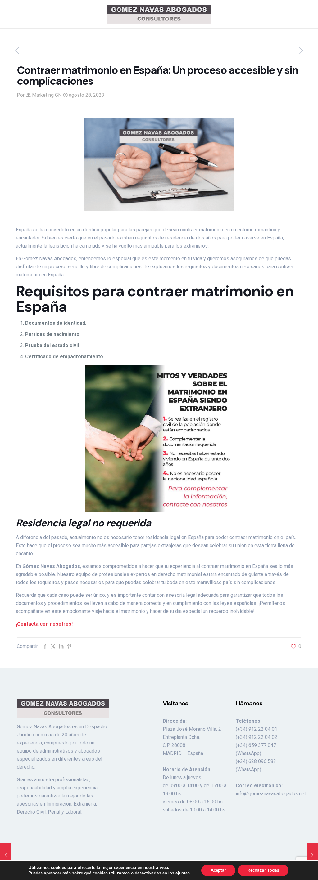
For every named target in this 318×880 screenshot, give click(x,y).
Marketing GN (46, 95)
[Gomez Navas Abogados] (159, 14)
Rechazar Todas (263, 870)
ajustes (182, 873)
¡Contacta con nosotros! (44, 624)
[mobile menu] (5, 37)
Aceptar (218, 870)
